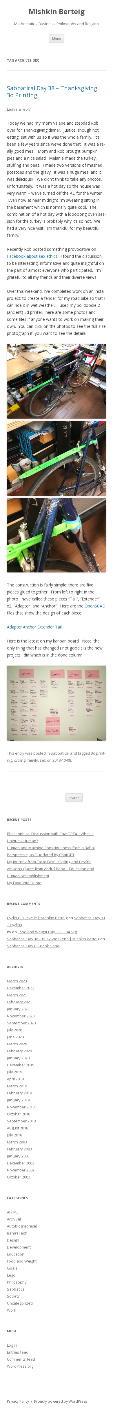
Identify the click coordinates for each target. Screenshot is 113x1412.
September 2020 (21, 1023)
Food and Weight (22, 1261)
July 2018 (14, 1135)
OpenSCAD (95, 606)
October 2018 (18, 1114)
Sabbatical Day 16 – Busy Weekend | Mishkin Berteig (53, 938)
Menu (56, 38)
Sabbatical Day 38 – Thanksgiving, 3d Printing (53, 91)
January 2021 (18, 1008)
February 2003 (19, 1149)
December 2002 (20, 1163)
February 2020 (19, 1051)
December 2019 (20, 1065)
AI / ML (12, 1212)
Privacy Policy (18, 1401)
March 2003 (17, 1142)
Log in (12, 1345)
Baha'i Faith (17, 1233)
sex (43, 760)
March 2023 (17, 980)
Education (15, 1254)
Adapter (14, 627)
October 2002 (18, 1177)
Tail (58, 627)
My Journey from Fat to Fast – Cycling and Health (49, 861)
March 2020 (17, 1044)
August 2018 (17, 1128)
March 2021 (17, 994)
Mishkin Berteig (57, 11)
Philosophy (17, 1282)
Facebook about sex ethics (32, 256)
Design (13, 1240)
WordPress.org (20, 1366)
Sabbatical (60, 753)
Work (11, 1310)
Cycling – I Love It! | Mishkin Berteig (37, 917)
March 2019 (17, 1086)
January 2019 (18, 1100)
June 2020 (15, 1037)
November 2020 (20, 1015)
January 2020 (18, 1058)
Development (19, 1247)
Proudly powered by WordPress (60, 1401)
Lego (11, 1275)
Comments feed (21, 1359)
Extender (45, 627)
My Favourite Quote (24, 882)
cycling (19, 760)
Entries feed (17, 1352)
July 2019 (14, 1072)
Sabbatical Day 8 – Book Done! (33, 945)
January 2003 (18, 1156)
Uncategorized (20, 1303)
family (32, 760)
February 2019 (19, 1093)
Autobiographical (22, 1226)
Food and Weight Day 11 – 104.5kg (47, 931)
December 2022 (20, 987)
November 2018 (20, 1107)
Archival (14, 1219)
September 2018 (21, 1121)
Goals (12, 1268)
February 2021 (19, 1001)
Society (13, 1296)
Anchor (29, 627)
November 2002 (20, 1170)
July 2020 (14, 1030)
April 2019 (15, 1079)
